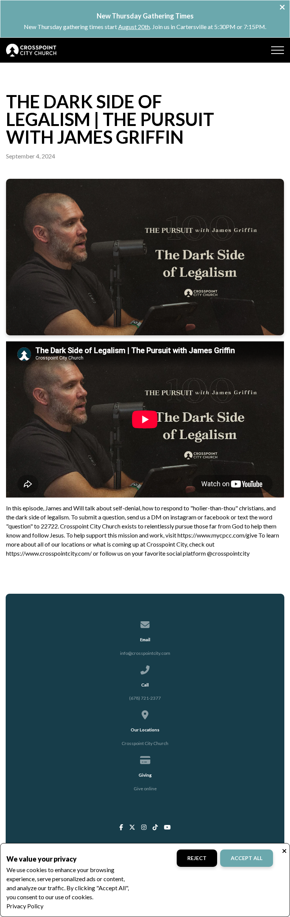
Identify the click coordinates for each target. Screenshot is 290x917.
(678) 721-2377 (145, 698)
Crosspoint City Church (145, 743)
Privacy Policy (24, 905)
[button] (277, 50)
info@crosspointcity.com (145, 653)
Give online (145, 788)
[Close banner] (282, 8)
